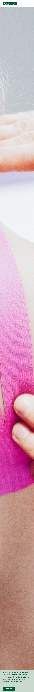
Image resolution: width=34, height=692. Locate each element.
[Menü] (28, 3)
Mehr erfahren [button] (7, 684)
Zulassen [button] (9, 688)
